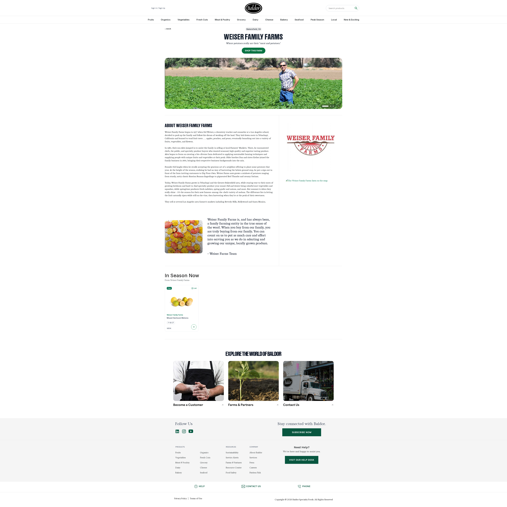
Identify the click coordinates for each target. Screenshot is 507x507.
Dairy (255, 19)
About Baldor (256, 452)
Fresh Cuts (202, 19)
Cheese (269, 19)
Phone (306, 486)
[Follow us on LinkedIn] (177, 432)
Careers (253, 467)
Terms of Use (196, 498)
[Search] (356, 8)
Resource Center (233, 467)
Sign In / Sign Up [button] (158, 8)
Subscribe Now (301, 432)
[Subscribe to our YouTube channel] (191, 432)
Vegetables (183, 19)
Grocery (241, 19)
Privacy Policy (180, 498)
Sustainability (232, 452)
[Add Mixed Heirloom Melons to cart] (193, 327)
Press (252, 462)
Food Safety (231, 472)
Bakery (284, 19)
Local (334, 19)
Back (168, 29)
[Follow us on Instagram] (184, 432)
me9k (169, 328)
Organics (165, 19)
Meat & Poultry (222, 19)
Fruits (151, 19)
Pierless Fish (255, 472)
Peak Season (317, 19)
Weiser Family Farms (175, 315)
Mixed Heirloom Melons (177, 318)
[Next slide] (339, 106)
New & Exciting (351, 19)
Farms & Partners (234, 462)
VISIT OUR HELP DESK (301, 459)
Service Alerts (232, 457)
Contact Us (253, 486)
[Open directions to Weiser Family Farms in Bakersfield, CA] (310, 207)
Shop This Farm (253, 51)
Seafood (299, 19)
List (195, 288)
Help (202, 486)
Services (253, 457)
